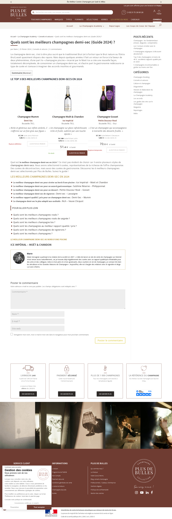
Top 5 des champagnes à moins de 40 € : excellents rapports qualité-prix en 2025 (147, 59)
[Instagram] (136, 492)
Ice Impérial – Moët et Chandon (92, 182)
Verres (104, 19)
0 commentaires (55, 49)
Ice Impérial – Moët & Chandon (31, 244)
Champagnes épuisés (59, 490)
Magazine (137, 107)
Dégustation (138, 86)
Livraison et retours (58, 486)
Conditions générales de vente (62, 483)
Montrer (27, 73)
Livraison (55, 469)
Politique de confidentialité (99, 490)
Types (69, 19)
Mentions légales (96, 486)
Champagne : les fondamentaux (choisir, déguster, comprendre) (146, 41)
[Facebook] (152, 492)
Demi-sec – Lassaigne (67, 193)
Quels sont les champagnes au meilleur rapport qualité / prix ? (45, 226)
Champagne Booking (141, 77)
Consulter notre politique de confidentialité (18, 499)
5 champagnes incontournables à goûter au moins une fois (146, 66)
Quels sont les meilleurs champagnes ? (32, 233)
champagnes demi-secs (22, 165)
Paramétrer (14, 507)
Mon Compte (56, 476)
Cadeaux (135, 19)
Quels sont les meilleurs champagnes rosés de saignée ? (41, 218)
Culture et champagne (142, 83)
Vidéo (136, 113)
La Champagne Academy (91, 26)
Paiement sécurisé (58, 479)
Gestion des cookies (97, 493)
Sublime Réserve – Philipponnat (89, 186)
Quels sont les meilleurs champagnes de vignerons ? (39, 229)
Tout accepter (39, 507)
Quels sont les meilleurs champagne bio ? (34, 222)
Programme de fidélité (59, 472)
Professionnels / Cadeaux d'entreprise (103, 483)
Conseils (157, 19)
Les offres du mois (119, 19)
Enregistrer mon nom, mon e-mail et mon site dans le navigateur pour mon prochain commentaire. (51, 335)
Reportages (114, 26)
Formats (79, 19)
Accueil (70, 26)
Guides (54, 493)
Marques (59, 19)
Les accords (138, 98)
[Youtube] (142, 492)
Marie (15, 49)
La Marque (94, 472)
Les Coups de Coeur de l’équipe (140, 26)
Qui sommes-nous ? (97, 469)
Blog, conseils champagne (99, 479)
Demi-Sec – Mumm (81, 197)
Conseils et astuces (45, 36)
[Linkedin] (147, 492)
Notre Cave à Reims (97, 476)
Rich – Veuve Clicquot (72, 201)
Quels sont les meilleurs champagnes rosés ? (36, 214)
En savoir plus (28, 394)
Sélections (92, 19)
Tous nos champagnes (41, 19)
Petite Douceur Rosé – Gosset (75, 189)
